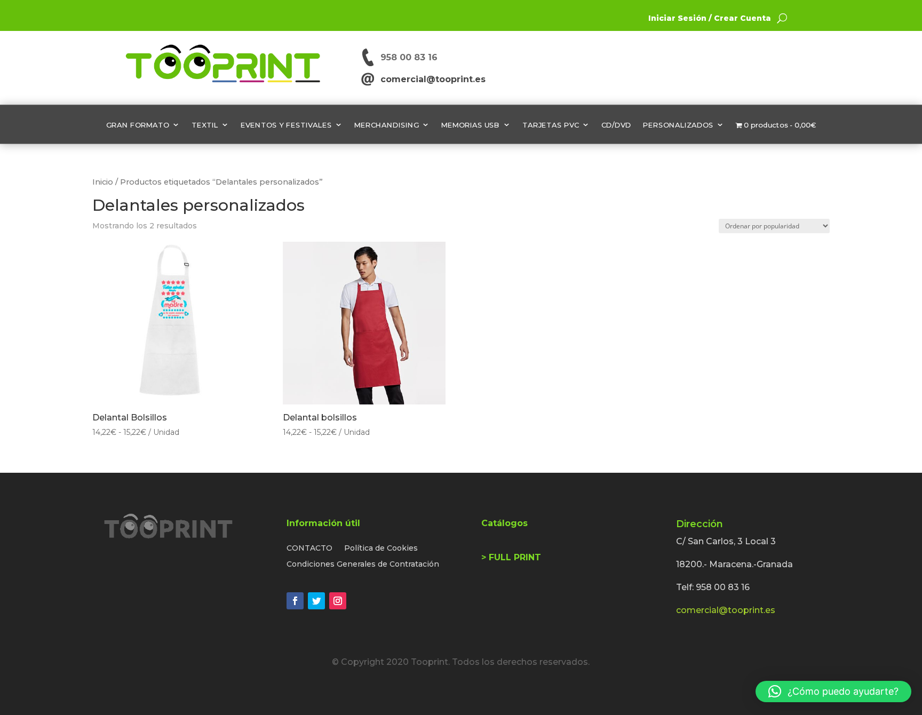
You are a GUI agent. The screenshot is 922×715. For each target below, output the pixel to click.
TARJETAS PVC (550, 125)
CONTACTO (309, 548)
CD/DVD (616, 125)
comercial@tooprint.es (430, 79)
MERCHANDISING (386, 125)
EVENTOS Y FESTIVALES (286, 125)
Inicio (102, 182)
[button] (833, 691)
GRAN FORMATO (137, 125)
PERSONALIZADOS (678, 125)
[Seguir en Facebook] (295, 600)
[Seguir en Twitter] (316, 600)
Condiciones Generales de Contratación (363, 564)
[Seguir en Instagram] (337, 600)
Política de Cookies (381, 548)
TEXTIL (205, 125)
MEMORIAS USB (470, 125)
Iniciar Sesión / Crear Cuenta (709, 18)
